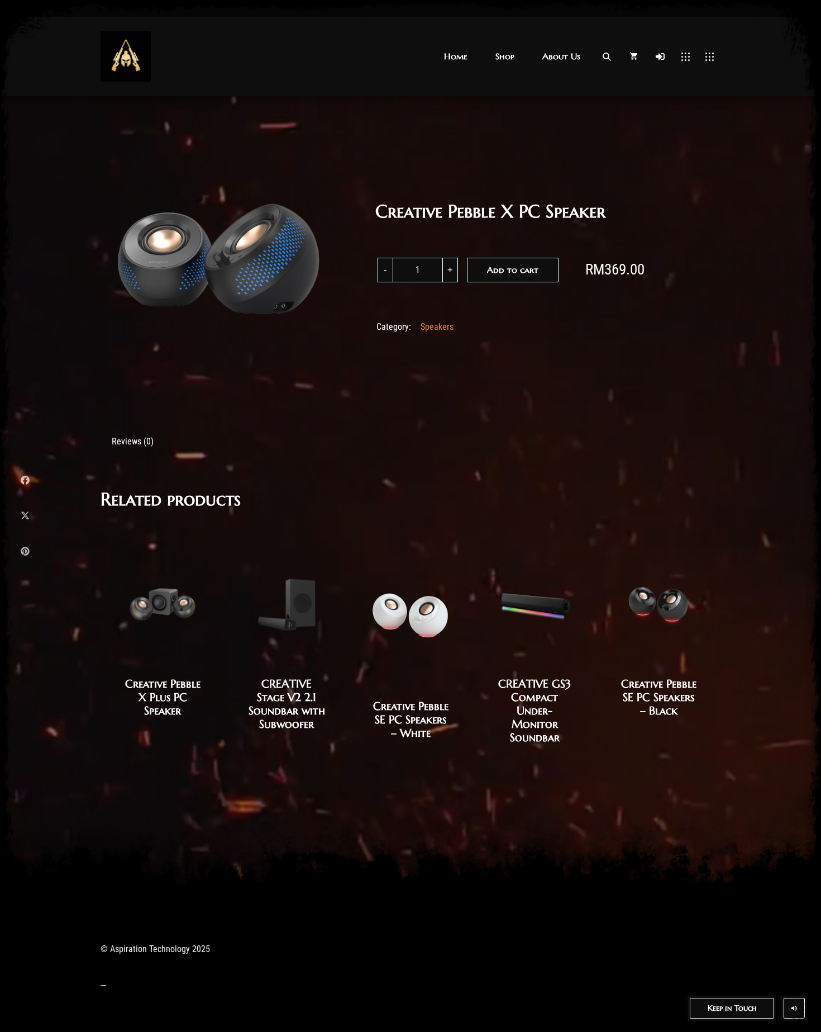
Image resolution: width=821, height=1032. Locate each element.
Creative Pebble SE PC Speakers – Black (658, 697)
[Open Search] (606, 56)
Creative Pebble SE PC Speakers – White (410, 719)
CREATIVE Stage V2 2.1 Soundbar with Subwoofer (287, 704)
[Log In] (660, 56)
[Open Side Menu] (709, 56)
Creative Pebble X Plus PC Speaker (163, 697)
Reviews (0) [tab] (133, 441)
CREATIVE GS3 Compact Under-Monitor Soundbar (534, 711)
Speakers (437, 326)
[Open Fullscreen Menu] (685, 56)
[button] (455, 56)
